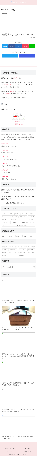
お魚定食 (4, 214)
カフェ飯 (32, 222)
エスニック (22, 219)
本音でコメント (9, 84)
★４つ (8, 94)
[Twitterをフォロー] (10, 56)
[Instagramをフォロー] (27, 56)
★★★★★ (4, 176)
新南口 (17, 236)
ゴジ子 (15, 78)
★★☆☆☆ (4, 157)
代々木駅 (4, 249)
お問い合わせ (19, 124)
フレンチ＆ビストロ (23, 222)
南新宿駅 (33, 247)
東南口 (10, 236)
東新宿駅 (4, 252)
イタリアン (14, 222)
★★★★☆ (4, 170)
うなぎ (31, 214)
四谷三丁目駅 (31, 252)
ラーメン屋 (31, 216)
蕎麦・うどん (23, 216)
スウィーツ (4, 225)
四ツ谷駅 (4, 255)
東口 (3, 236)
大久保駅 (21, 249)
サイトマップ (9, 451)
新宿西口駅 (4, 247)
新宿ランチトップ (9, 449)
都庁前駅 (11, 247)
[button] (34, 267)
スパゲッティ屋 (6, 222)
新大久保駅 (30, 249)
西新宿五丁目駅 (25, 247)
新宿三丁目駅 (12, 252)
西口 (31, 236)
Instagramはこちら (18, 121)
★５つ (12, 91)
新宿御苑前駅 (21, 252)
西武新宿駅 (12, 249)
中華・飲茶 (4, 219)
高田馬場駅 (21, 255)
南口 (25, 236)
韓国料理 (13, 219)
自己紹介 (27, 449)
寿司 (11, 214)
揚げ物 (16, 214)
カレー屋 (31, 219)
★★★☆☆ (4, 163)
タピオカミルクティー (22, 225)
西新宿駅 (17, 247)
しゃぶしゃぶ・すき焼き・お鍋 (9, 216)
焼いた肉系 (24, 214)
